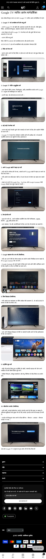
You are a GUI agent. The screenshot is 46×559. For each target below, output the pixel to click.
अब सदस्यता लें (23, 501)
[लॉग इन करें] (37, 7)
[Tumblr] (26, 508)
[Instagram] (9, 508)
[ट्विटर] (36, 508)
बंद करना (44, 2)
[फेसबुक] (4, 508)
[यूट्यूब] (31, 508)
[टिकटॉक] (20, 508)
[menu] (2, 7)
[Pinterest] (15, 508)
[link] (13, 556)
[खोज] (8, 7)
